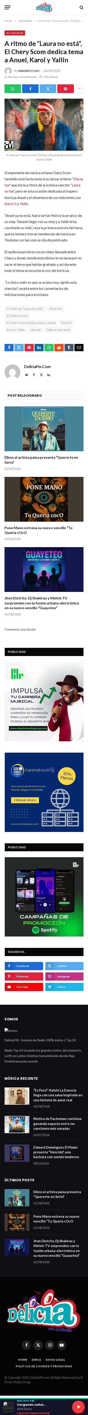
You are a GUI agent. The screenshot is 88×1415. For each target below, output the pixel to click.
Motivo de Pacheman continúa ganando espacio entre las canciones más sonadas (57, 1123)
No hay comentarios (22, 77)
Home (22, 1359)
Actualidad (14, 33)
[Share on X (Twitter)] (48, 88)
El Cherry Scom (17, 316)
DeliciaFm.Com (28, 71)
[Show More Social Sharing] (79, 88)
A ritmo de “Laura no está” (25, 309)
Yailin (24, 203)
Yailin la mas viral (58, 330)
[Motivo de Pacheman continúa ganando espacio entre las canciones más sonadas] (17, 1124)
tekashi (35, 330)
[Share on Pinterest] (65, 88)
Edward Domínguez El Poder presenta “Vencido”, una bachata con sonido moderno (56, 1152)
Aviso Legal (55, 1359)
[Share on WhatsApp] (13, 88)
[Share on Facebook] (30, 88)
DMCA (36, 1359)
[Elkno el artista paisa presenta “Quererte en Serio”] (44, 428)
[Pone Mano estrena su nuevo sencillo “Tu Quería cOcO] (44, 499)
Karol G (10, 203)
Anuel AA (55, 309)
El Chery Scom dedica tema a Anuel (31, 323)
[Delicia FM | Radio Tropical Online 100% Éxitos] (44, 7)
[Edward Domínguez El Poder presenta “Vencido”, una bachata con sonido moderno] (17, 1153)
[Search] (81, 7)
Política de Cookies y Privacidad (44, 1366)
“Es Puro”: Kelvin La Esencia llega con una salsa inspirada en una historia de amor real (57, 1095)
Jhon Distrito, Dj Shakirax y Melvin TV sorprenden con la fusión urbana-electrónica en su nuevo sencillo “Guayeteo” (42, 603)
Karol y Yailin (16, 330)
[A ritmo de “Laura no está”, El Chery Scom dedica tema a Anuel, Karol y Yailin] (44, 125)
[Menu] (7, 7)
